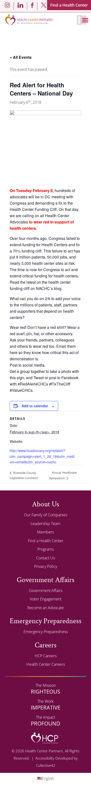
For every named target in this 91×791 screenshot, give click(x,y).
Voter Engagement (45, 599)
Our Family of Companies (45, 514)
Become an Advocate (45, 607)
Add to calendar (35, 405)
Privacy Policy (45, 566)
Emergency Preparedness (46, 631)
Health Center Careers (45, 664)
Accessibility (44, 758)
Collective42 (45, 765)
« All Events (21, 57)
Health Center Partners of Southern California (29, 20)
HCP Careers (46, 655)
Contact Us (45, 558)
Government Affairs (45, 590)
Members (45, 532)
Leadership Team (45, 523)
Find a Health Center (69, 5)
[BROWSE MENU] (79, 19)
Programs (45, 549)
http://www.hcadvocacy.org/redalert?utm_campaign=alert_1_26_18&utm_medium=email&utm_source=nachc (42, 456)
